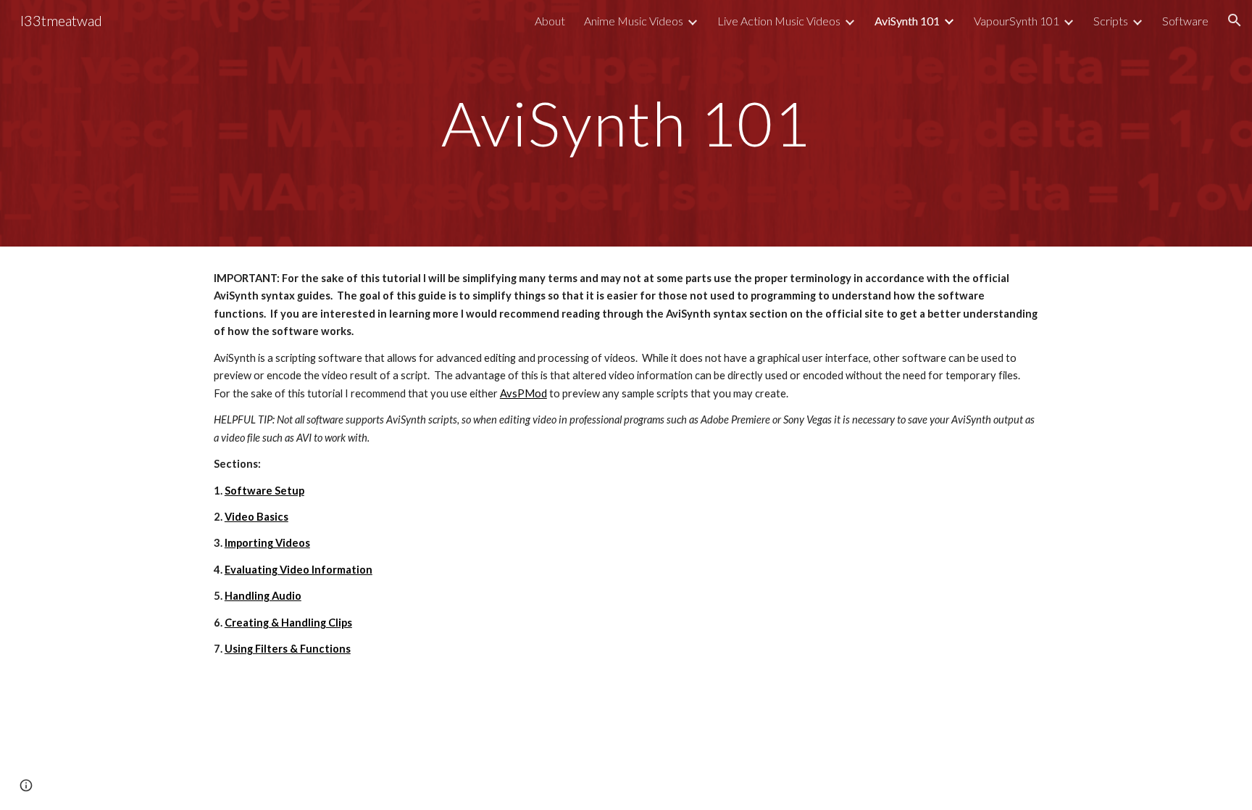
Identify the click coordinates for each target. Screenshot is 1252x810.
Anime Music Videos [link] (633, 21)
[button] (1234, 20)
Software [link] (1185, 21)
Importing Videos (267, 543)
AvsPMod (523, 393)
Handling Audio (263, 596)
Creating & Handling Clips (288, 622)
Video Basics (256, 517)
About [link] (550, 21)
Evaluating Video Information (298, 569)
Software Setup (264, 490)
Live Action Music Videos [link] (778, 21)
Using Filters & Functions (288, 648)
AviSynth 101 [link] (907, 21)
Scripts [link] (1110, 21)
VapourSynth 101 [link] (1016, 21)
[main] (626, 123)
